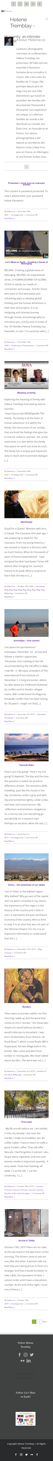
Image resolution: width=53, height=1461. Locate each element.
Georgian (26, 1193)
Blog (6, 590)
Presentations (28, 345)
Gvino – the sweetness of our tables (26, 884)
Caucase (7, 952)
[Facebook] (19, 1355)
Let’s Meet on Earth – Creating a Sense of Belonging (26, 262)
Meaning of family (26, 392)
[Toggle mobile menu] (47, 19)
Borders (26, 1006)
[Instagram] (26, 1355)
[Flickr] (22, 1360)
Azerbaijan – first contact (26, 640)
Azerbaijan (40, 586)
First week (26, 1121)
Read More (8, 218)
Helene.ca (11, 211)
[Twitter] (32, 1355)
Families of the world (12, 1193)
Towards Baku (26, 765)
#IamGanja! (26, 521)
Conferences (16, 345)
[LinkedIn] (28, 1360)
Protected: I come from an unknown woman (26, 183)
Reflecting (8, 593)
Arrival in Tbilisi (26, 1240)
